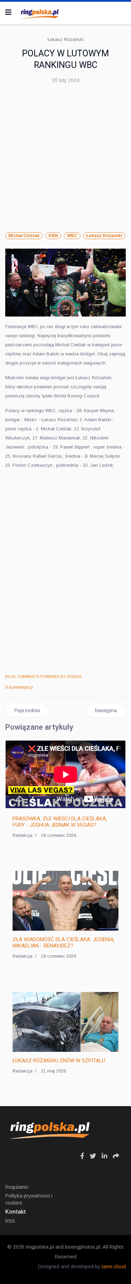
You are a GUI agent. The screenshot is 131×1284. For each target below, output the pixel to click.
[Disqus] (65, 572)
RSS (10, 1221)
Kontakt (15, 1212)
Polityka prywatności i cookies (28, 1199)
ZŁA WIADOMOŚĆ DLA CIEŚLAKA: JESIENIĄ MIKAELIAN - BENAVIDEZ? (63, 942)
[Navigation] (8, 12)
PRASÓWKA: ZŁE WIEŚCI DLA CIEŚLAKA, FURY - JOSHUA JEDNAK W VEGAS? (60, 821)
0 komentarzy (19, 687)
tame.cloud (114, 1266)
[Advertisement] (65, 158)
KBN (53, 235)
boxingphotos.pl (82, 1247)
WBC (72, 235)
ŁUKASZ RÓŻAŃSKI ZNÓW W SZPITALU (59, 1060)
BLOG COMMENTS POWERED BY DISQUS (43, 676)
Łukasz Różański (104, 235)
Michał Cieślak (23, 235)
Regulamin (17, 1187)
